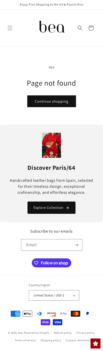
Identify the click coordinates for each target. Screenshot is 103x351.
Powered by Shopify (37, 332)
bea (20, 332)
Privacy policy (85, 332)
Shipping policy (50, 340)
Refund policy (63, 332)
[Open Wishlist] (95, 343)
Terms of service (25, 340)
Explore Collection (49, 207)
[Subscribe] (76, 245)
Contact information (79, 340)
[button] (10, 28)
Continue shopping (51, 101)
